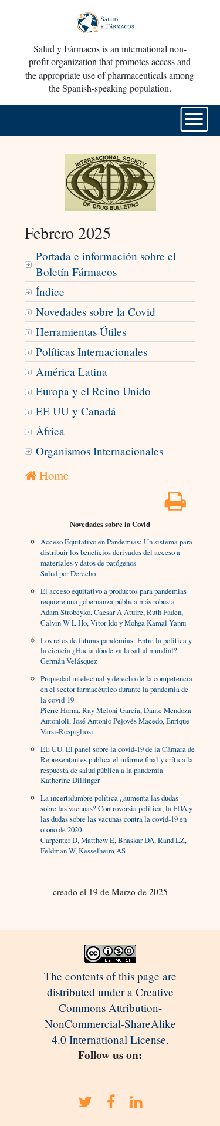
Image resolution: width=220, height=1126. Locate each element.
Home (52, 475)
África (50, 430)
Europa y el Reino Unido (93, 391)
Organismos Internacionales (99, 450)
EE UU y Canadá (76, 411)
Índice (50, 291)
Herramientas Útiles (81, 331)
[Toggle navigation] (194, 119)
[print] (175, 505)
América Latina (71, 371)
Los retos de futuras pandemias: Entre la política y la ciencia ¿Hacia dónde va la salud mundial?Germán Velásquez (116, 651)
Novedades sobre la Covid (95, 311)
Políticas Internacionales (91, 351)
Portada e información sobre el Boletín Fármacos (106, 263)
